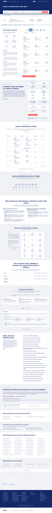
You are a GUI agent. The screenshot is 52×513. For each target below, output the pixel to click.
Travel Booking (42, 499)
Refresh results (25, 132)
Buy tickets (10, 24)
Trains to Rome (5, 494)
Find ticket (6, 37)
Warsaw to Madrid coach (41, 440)
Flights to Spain (24, 499)
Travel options (15, 24)
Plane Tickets (24, 492)
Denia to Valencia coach (6, 416)
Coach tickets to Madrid (18, 470)
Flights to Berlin (24, 494)
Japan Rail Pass (42, 494)
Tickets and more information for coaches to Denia (11, 429)
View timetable (7, 47)
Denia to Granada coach (41, 447)
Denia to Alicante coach (18, 416)
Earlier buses (10, 165)
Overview (24, 24)
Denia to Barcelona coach (41, 416)
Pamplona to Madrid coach (42, 464)
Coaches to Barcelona (15, 498)
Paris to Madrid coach (17, 438)
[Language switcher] (34, 1)
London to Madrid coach (6, 438)
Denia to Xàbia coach (41, 452)
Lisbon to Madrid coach (41, 438)
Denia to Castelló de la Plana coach (8, 454)
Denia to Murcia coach (17, 449)
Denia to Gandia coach (17, 452)
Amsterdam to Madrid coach (18, 443)
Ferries (18, 1)
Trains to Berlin (5, 498)
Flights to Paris (24, 495)
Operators (28, 24)
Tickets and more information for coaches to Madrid (34, 429)
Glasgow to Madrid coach (7, 447)
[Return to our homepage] (5, 1)
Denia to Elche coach (29, 452)
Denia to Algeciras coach (6, 452)
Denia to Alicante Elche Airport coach (31, 416)
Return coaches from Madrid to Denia (9, 427)
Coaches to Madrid (15, 499)
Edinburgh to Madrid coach (7, 443)
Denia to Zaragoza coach (30, 449)
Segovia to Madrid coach (7, 465)
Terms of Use (16, 510)
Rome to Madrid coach (29, 438)
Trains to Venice (5, 496)
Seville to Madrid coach (29, 445)
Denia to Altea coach (17, 454)
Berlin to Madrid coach (17, 445)
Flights (15, 1)
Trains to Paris (5, 495)
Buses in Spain (12, 470)
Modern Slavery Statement (29, 510)
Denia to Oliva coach (41, 454)
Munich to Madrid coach (30, 443)
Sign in (48, 1)
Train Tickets (5, 492)
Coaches (12, 1)
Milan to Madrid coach (6, 440)
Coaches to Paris (15, 496)
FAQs (32, 24)
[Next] (47, 30)
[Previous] (13, 184)
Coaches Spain (14, 494)
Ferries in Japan (33, 494)
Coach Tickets (14, 492)
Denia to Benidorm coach (7, 418)
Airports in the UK (43, 496)
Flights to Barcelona (25, 496)
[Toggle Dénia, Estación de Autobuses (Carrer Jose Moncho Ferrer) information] (47, 405)
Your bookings (40, 1)
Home (4, 470)
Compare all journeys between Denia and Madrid (33, 427)
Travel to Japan (42, 495)
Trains (9, 1)
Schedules (20, 24)
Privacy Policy (22, 510)
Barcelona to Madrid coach (30, 440)
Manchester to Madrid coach (18, 440)
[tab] (26, 33)
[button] (24, 12)
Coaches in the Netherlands (16, 495)
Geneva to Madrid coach (18, 447)
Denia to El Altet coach (29, 454)
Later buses (42, 165)
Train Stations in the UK (44, 498)
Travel (41, 492)
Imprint (12, 510)
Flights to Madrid (24, 498)
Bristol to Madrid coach (41, 445)
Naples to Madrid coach (41, 443)
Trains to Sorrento (6, 499)
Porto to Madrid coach (6, 445)
